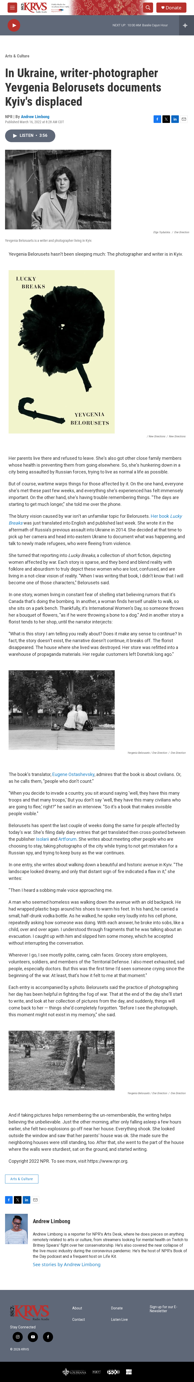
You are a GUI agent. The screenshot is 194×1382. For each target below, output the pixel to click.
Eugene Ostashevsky (73, 774)
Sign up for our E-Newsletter (163, 1309)
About (77, 1308)
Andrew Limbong (35, 116)
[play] (14, 25)
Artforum (67, 839)
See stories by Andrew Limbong (67, 1264)
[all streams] (186, 25)
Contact (78, 1320)
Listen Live (119, 1320)
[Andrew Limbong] (16, 1229)
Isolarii (42, 839)
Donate (173, 7)
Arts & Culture (17, 55)
